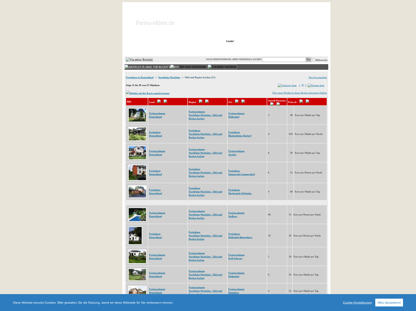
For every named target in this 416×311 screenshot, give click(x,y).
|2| (303, 85)
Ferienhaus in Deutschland (139, 77)
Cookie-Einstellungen (357, 302)
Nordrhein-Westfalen (169, 77)
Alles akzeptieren (389, 302)
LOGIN (290, 49)
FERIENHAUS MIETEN (177, 49)
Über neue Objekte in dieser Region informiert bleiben (299, 92)
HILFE (316, 49)
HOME (139, 49)
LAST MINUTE (262, 49)
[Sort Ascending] (159, 102)
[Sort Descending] (165, 102)
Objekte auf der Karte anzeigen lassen (149, 93)
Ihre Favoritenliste (318, 77)
